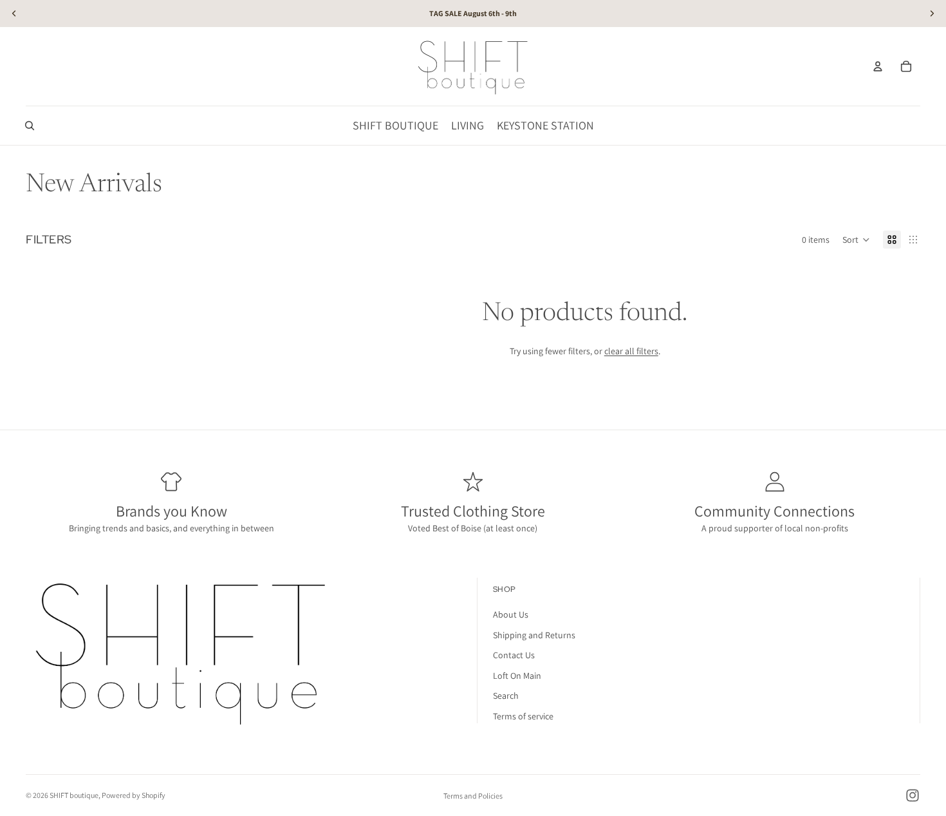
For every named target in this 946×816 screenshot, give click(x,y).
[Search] (29, 125)
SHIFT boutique (74, 795)
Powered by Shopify (133, 795)
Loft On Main (517, 675)
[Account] (878, 66)
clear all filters (631, 351)
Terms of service (523, 716)
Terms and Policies (473, 796)
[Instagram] (912, 795)
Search (506, 696)
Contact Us (514, 655)
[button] (856, 239)
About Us (510, 614)
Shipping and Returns (534, 635)
